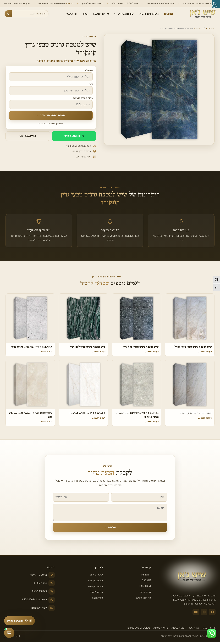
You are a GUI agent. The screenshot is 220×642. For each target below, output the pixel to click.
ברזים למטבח (96, 592)
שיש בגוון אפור (95, 580)
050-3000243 (39, 591)
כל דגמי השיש (143, 598)
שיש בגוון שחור (95, 586)
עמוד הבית (209, 28)
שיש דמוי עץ (96, 575)
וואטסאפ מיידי (72, 136)
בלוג (85, 13)
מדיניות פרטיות (160, 628)
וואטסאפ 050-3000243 (34, 599)
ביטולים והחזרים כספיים (139, 628)
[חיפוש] (8, 13)
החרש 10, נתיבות (38, 575)
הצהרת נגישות (178, 628)
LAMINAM (145, 586)
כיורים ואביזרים (126, 13)
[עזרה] (9, 633)
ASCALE (146, 580)
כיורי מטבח (97, 598)
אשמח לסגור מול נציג (50, 115)
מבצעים (168, 13)
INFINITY (146, 575)
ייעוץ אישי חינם (39, 608)
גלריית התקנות (101, 13)
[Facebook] (212, 612)
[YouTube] (195, 612)
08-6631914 (27, 136)
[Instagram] (204, 612)
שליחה (110, 527)
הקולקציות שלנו (150, 13)
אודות (213, 628)
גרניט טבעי (198, 28)
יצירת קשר (71, 13)
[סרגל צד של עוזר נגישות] (216, 4)
